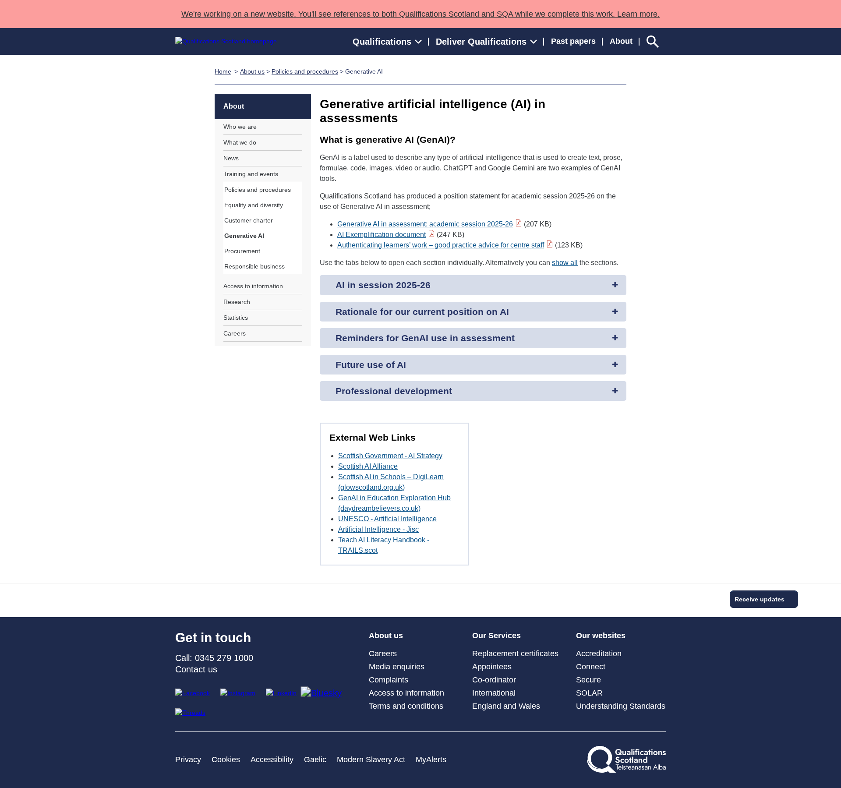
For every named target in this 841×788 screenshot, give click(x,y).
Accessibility (272, 759)
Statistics (235, 317)
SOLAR (589, 693)
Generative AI (244, 235)
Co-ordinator (494, 679)
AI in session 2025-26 (383, 285)
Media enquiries (396, 666)
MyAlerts (431, 759)
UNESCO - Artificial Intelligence (387, 519)
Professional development (394, 391)
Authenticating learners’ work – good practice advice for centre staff (440, 245)
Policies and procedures (305, 71)
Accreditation (599, 653)
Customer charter (248, 220)
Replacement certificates (515, 653)
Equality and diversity (253, 204)
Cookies (226, 759)
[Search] (653, 41)
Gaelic (315, 759)
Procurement (242, 250)
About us (252, 71)
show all (565, 262)
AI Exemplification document (381, 234)
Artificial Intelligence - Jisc (378, 529)
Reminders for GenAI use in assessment (425, 338)
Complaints (388, 679)
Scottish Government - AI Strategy (390, 455)
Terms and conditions (406, 706)
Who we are (240, 126)
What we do (239, 142)
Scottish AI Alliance (368, 466)
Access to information (253, 286)
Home (223, 71)
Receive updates (759, 599)
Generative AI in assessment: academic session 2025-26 (425, 224)
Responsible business (254, 266)
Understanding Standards (620, 706)
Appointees (492, 666)
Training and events (250, 173)
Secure (588, 679)
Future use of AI (371, 365)
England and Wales (506, 706)
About (621, 41)
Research (236, 301)
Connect (590, 666)
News (231, 158)
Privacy (188, 759)
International (494, 693)
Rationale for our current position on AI (422, 312)
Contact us (196, 669)
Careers (234, 333)
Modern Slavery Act (371, 759)
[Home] (226, 41)
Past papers (573, 41)
